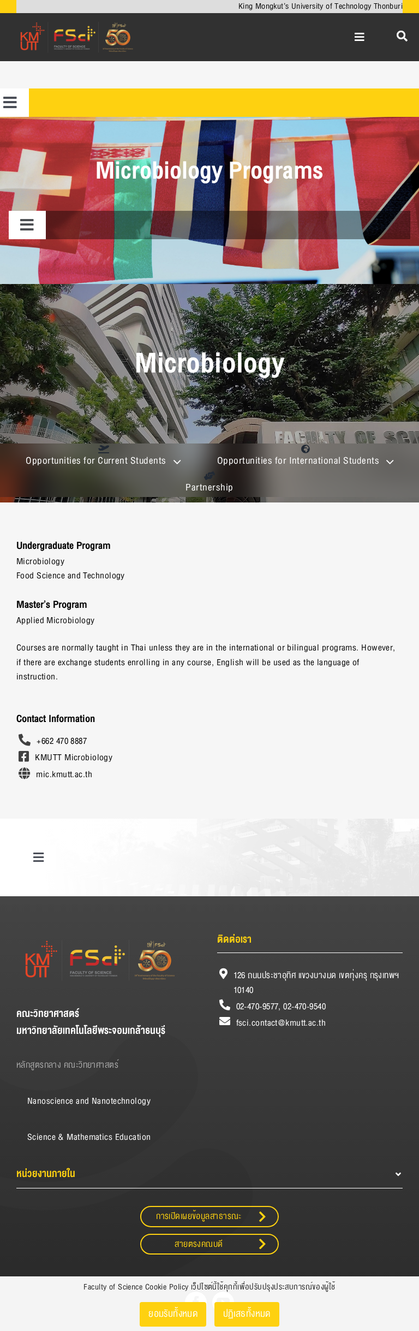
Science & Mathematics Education (89, 1137)
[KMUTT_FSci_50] (75, 21)
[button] (209, 1174)
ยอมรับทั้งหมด (172, 1314)
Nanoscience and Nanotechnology (89, 1101)
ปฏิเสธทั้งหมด (247, 1314)
